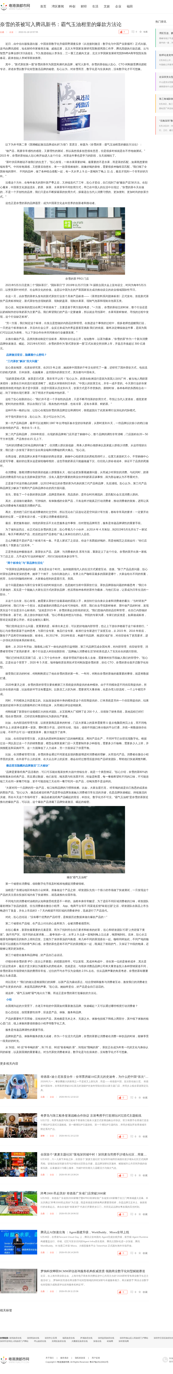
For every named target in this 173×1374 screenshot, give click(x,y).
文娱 (107, 6)
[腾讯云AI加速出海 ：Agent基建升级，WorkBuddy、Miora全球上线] (18, 1242)
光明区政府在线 (59, 1341)
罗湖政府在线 (86, 1338)
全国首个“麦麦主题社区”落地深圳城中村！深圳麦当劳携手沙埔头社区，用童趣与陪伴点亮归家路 (95, 1154)
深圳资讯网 (124, 1341)
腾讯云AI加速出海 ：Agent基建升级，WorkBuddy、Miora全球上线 (85, 1232)
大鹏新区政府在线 (79, 1341)
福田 (130, 6)
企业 (118, 6)
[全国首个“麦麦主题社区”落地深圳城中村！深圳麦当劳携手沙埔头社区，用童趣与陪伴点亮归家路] (18, 1164)
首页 (43, 6)
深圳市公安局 (51, 1338)
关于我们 (50, 1358)
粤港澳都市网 (15, 6)
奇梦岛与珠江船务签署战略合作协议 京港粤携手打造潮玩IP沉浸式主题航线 (91, 1115)
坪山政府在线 (40, 1341)
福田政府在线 (69, 1338)
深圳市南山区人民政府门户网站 (134, 1338)
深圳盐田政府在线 (106, 1338)
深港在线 (97, 1341)
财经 (84, 6)
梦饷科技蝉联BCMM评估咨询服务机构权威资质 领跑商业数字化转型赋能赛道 (93, 1271)
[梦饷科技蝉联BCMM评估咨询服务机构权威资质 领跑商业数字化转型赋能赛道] (18, 1281)
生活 (95, 6)
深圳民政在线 (33, 1338)
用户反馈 (96, 1358)
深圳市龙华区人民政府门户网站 (14, 1341)
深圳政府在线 (15, 1338)
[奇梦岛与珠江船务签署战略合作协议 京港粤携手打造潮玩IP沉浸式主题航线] (18, 1125)
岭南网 (110, 1341)
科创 (72, 6)
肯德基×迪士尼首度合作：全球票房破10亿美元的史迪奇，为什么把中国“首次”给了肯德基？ (95, 1076)
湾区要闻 (58, 6)
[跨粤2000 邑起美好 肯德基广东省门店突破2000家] (18, 1203)
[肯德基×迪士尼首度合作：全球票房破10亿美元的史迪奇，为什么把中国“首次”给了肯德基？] (18, 1086)
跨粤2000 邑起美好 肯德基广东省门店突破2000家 (73, 1193)
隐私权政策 (80, 1358)
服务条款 (64, 1358)
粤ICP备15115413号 (99, 1362)
